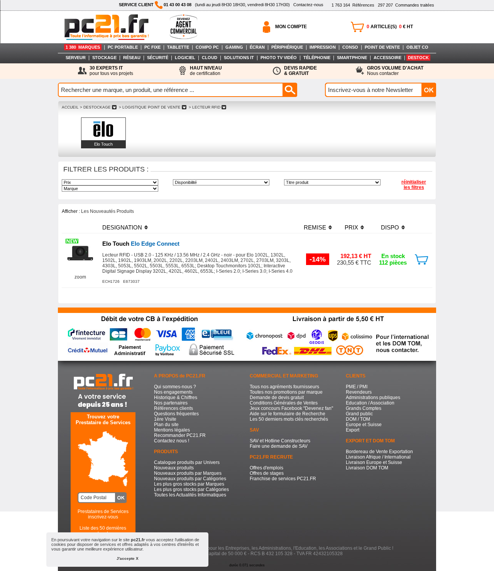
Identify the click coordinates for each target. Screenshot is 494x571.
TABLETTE (178, 47)
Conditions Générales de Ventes (284, 403)
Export (352, 430)
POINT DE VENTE (382, 47)
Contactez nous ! (171, 441)
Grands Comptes (363, 408)
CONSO (350, 47)
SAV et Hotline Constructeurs (280, 441)
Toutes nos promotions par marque (286, 392)
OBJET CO (417, 47)
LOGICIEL (185, 57)
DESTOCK (418, 57)
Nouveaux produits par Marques (188, 473)
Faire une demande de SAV (279, 446)
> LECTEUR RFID (205, 107)
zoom (80, 277)
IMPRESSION (323, 47)
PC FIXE (152, 47)
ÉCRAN (257, 47)
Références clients (173, 408)
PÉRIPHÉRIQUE (287, 47)
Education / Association (370, 403)
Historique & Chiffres (175, 397)
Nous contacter (395, 70)
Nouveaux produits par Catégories (190, 478)
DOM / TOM (358, 419)
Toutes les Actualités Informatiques (190, 495)
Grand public (359, 413)
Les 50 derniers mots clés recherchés (289, 419)
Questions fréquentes (176, 413)
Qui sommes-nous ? (175, 386)
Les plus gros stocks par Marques (189, 484)
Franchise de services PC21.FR (283, 478)
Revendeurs (359, 392)
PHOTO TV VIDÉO (279, 57)
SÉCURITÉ (157, 57)
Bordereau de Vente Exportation (379, 451)
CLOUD (209, 57)
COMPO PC (207, 47)
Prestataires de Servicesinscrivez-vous (103, 514)
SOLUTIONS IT (239, 57)
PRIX (351, 227)
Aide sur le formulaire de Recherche (287, 413)
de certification (206, 70)
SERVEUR (76, 57)
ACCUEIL (70, 107)
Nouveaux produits (174, 468)
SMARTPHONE (352, 57)
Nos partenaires (171, 403)
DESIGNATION (122, 227)
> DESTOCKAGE (95, 107)
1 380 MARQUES (83, 47)
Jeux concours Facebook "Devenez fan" (291, 408)
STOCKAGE (104, 57)
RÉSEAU (131, 57)
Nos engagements (173, 392)
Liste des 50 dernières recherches (103, 530)
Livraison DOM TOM (367, 468)
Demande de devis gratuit (277, 397)
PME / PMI (356, 386)
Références (353, 5)
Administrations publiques (373, 397)
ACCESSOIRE (387, 57)
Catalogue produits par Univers (187, 462)
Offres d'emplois (266, 468)
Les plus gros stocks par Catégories (191, 489)
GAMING (234, 47)
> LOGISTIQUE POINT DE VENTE (150, 107)
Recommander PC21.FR (180, 435)
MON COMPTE (291, 26)
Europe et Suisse (364, 424)
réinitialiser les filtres (413, 184)
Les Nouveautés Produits (107, 211)
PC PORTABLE (123, 47)
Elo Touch (103, 144)
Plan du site (166, 424)
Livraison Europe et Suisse (374, 462)
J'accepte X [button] (128, 558)
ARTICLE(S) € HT (390, 26)
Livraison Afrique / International (378, 457)
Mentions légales (172, 430)
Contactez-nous (308, 4)
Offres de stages (267, 473)
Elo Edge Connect (140, 243)
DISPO (390, 227)
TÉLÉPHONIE (316, 57)
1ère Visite (165, 419)
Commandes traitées (406, 5)
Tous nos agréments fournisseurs (284, 386)
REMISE (315, 227)
